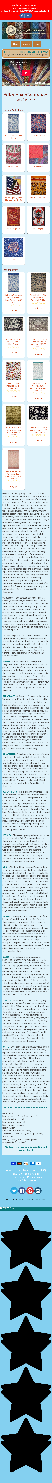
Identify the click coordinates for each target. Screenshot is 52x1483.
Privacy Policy (34, 1177)
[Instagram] (38, 1192)
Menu (15, 43)
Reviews (7, 1208)
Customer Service (28, 1170)
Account (26, 43)
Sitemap (17, 1174)
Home (33, 1180)
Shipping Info (32, 1174)
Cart (37, 43)
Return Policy (17, 1177)
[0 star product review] (13, 306)
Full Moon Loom (25, 1199)
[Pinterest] (30, 1192)
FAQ (43, 1170)
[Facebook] (22, 1192)
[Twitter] (14, 1192)
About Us (11, 1170)
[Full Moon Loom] (26, 32)
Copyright (21, 1180)
